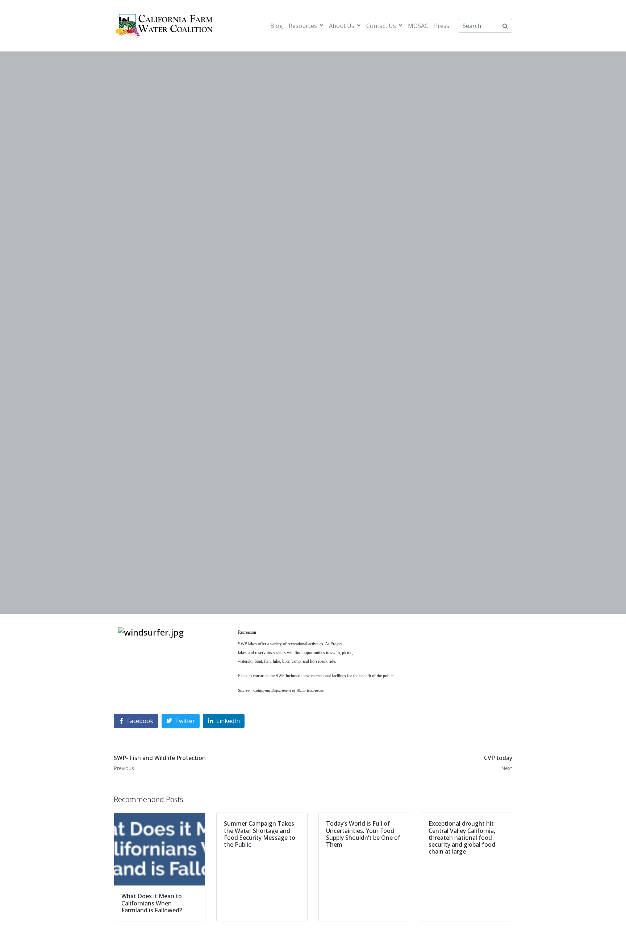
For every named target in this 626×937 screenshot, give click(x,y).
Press (441, 26)
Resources (303, 26)
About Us (341, 26)
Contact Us (381, 26)
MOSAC (418, 26)
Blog (276, 26)
